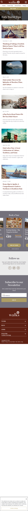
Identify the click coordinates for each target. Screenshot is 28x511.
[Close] (26, 499)
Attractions (18, 5)
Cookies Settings (14, 508)
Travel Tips (10, 5)
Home (3, 5)
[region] (14, 504)
